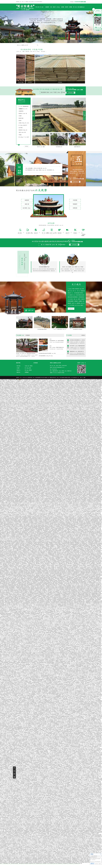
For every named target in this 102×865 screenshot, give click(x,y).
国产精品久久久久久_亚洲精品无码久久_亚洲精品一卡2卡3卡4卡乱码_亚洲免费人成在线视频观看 (81, 408)
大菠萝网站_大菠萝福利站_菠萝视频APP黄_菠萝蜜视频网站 (52, 484)
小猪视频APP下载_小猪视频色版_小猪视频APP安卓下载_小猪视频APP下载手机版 (80, 465)
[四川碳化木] (30, 59)
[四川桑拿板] (39, 59)
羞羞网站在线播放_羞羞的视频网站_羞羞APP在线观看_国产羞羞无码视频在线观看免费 (30, 532)
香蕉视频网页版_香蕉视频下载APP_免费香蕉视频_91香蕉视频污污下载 (70, 454)
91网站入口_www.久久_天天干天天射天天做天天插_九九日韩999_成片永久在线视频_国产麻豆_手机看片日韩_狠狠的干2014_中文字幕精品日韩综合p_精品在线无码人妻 (45, 737)
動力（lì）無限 (82, 377)
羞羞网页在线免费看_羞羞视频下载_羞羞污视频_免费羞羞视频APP (51, 582)
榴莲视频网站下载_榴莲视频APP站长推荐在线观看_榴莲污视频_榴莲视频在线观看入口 (40, 476)
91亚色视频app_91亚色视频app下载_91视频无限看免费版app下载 (54, 383)
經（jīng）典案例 (28, 370)
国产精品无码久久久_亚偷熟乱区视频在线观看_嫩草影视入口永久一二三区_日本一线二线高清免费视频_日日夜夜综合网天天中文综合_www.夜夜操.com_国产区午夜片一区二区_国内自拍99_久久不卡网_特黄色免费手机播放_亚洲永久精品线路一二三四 (47, 609)
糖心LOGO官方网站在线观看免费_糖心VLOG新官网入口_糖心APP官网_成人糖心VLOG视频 (69, 437)
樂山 (51, 377)
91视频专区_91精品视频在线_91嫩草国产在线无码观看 (74, 558)
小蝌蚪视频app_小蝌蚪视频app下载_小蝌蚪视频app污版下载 (33, 563)
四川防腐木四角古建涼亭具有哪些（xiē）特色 (47, 353)
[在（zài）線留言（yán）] (14, 773)
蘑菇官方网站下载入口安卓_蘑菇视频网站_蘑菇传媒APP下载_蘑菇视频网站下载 (53, 456)
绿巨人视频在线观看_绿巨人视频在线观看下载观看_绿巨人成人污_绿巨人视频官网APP (54, 551)
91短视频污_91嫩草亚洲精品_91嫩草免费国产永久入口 (73, 557)
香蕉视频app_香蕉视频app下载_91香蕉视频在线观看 (90, 568)
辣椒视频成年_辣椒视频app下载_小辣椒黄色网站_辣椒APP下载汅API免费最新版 (24, 477)
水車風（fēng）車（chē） (24, 122)
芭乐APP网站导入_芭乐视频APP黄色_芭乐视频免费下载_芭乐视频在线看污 (65, 474)
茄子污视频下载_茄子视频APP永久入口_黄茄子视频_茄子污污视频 (21, 454)
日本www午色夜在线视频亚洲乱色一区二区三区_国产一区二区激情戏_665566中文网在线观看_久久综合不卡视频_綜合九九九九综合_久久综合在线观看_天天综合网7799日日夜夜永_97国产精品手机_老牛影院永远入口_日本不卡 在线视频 (46, 730)
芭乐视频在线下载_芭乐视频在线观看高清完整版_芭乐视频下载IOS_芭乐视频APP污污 (28, 439)
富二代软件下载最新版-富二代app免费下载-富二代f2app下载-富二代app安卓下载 (81, 451)
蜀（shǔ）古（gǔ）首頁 (40, 8)
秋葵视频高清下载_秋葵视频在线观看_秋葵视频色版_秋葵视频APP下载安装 (50, 433)
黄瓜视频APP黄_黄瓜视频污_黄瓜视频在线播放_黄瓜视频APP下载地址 (62, 447)
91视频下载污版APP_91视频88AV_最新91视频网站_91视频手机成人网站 (24, 525)
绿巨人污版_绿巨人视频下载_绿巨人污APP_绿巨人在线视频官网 (36, 424)
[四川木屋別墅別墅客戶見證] (72, 264)
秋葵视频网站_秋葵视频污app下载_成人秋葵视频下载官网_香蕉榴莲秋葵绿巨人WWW (82, 862)
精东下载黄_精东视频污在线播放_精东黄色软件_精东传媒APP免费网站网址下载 (40, 550)
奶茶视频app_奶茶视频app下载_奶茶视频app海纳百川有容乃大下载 (57, 411)
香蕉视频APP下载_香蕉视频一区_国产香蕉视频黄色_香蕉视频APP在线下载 (34, 429)
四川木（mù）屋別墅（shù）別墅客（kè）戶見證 (72, 266)
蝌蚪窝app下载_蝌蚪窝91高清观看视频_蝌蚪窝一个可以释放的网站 (27, 415)
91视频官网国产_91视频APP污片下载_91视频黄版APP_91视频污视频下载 (71, 425)
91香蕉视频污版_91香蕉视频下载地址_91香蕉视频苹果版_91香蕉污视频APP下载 (78, 484)
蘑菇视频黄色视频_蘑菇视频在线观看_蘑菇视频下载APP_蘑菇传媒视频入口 (36, 422)
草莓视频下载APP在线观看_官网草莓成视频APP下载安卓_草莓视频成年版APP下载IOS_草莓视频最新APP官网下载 (79, 527)
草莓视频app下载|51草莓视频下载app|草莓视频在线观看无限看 (88, 403)
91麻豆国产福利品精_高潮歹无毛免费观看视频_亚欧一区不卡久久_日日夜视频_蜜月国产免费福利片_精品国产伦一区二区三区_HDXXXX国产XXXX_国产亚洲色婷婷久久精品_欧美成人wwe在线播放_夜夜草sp (51, 761)
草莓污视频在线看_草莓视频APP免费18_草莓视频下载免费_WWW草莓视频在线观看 (24, 580)
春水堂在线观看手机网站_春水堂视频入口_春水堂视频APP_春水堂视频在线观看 (50, 423)
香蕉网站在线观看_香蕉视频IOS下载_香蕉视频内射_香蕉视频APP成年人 (43, 523)
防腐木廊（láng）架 (23, 130)
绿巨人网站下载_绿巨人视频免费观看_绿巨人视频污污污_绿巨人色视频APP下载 (48, 547)
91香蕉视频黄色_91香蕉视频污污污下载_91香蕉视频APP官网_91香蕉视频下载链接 (17, 446)
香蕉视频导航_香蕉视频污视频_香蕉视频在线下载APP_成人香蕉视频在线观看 (62, 429)
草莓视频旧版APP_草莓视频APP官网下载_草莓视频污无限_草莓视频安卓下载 (25, 582)
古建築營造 (47, 8)
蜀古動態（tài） (21, 335)
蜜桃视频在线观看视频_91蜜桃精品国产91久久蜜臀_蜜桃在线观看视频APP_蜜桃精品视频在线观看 (76, 464)
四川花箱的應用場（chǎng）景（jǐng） (46, 355)
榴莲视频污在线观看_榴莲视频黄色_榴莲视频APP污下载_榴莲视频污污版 (53, 426)
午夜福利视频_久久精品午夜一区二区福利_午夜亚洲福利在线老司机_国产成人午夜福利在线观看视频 (72, 539)
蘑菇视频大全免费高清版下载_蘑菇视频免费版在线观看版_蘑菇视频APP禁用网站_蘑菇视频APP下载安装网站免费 (44, 465)
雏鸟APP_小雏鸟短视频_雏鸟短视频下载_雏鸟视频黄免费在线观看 (74, 475)
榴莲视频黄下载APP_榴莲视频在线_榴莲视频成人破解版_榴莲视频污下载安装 (63, 432)
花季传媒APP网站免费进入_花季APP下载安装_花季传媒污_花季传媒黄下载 (87, 580)
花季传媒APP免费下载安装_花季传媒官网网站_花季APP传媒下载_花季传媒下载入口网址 (73, 552)
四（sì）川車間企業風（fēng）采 (42, 329)
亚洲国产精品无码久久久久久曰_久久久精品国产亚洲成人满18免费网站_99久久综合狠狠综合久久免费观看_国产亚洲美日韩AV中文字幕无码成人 (34, 507)
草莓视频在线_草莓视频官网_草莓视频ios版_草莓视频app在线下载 (69, 863)
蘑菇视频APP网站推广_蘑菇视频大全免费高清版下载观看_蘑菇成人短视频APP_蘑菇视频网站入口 (45, 575)
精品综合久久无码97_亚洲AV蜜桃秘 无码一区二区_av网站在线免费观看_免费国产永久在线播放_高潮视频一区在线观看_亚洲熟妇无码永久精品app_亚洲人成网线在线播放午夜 (69, 657)
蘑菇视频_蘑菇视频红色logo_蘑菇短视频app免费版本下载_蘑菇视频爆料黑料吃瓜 (18, 858)
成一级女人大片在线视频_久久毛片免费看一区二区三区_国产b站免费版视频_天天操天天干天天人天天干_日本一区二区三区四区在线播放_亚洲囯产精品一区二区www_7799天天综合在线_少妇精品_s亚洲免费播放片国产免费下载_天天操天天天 (52, 694)
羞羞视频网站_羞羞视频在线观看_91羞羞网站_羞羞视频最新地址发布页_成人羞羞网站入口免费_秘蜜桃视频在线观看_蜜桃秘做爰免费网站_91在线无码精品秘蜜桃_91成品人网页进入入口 (38, 662)
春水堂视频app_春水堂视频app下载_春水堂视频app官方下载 (76, 391)
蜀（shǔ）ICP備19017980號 (59, 372)
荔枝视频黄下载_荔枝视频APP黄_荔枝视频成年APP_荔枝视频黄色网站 (18, 488)
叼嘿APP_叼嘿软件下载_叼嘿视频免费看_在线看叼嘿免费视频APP (74, 581)
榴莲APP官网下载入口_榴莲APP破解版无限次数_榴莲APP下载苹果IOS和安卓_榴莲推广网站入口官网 (49, 440)
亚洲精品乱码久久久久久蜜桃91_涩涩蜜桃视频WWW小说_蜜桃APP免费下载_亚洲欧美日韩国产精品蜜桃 (82, 575)
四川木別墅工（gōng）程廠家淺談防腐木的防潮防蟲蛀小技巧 (77, 346)
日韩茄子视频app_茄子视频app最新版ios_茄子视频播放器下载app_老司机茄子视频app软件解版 (27, 396)
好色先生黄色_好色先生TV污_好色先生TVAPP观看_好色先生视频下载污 (19, 458)
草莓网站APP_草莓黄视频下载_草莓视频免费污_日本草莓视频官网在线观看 (84, 543)
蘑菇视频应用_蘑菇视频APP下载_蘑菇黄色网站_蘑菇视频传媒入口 (71, 598)
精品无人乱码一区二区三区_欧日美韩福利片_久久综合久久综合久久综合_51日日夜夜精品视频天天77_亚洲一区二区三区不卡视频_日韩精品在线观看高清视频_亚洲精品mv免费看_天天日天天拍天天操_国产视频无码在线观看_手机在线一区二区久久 (52, 668)
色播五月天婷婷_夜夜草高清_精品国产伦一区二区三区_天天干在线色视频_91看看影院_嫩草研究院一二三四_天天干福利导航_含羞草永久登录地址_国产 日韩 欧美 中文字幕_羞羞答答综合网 (46, 751)
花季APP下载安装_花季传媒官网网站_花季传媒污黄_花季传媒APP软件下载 (64, 422)
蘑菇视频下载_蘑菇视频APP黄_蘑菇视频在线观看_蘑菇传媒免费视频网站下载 (81, 426)
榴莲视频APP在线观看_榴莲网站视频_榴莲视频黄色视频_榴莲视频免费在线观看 (34, 526)
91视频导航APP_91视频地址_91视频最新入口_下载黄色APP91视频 (51, 545)
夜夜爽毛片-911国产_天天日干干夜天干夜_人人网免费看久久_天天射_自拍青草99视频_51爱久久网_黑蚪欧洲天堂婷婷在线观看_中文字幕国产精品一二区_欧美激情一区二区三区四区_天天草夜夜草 (44, 764)
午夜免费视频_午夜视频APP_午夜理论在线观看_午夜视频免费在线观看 (56, 543)
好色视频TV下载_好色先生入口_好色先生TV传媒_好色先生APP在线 (78, 528)
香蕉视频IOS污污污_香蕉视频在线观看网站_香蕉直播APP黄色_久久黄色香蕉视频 (75, 458)
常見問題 (69, 335)
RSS (40, 377)
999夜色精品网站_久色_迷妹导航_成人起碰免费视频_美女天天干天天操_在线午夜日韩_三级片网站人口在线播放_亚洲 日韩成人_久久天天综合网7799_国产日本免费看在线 (54, 704)
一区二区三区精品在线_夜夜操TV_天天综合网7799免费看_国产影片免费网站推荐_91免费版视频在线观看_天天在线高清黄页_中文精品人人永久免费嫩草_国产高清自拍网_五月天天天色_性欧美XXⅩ (61, 721)
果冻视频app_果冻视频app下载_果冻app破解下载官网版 (49, 382)
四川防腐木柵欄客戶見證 (44, 266)
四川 (44, 377)
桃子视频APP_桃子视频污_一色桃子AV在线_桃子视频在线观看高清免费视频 (77, 446)
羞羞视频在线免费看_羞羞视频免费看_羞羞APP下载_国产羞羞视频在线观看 (21, 500)
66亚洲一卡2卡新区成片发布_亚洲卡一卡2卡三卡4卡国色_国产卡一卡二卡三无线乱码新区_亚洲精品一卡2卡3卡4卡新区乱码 (31, 502)
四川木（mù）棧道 (41, 146)
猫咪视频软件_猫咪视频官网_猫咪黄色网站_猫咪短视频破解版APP (15, 584)
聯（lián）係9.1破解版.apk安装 (78, 8)
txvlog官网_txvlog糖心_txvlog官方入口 (84, 399)
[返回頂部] (14, 767)
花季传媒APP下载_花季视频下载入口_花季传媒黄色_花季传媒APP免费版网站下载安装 (83, 576)
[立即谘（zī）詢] (74, 93)
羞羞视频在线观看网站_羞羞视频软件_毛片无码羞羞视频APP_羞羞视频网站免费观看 (84, 518)
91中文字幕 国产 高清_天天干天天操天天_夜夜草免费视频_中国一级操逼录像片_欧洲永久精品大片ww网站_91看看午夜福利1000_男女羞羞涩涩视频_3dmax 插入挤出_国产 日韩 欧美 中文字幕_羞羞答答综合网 (42, 697)
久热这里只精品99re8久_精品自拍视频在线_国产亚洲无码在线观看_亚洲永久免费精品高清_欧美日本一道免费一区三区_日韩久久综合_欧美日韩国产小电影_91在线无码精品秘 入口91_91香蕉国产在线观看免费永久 (45, 847)
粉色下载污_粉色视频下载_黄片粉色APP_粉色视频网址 (79, 438)
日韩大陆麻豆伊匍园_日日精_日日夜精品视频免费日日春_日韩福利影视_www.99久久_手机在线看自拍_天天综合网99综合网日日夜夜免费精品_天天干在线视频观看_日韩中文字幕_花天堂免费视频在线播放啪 (42, 711)
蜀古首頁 (18, 365)
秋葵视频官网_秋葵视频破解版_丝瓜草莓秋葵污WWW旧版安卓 (54, 862)
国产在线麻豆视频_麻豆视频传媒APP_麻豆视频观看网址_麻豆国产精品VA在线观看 (84, 538)
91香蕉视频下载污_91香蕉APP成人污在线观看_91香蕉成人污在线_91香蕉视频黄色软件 (37, 457)
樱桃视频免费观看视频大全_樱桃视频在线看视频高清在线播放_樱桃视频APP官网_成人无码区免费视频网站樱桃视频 (56, 544)
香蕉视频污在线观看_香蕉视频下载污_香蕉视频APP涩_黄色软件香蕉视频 (52, 468)
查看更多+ (83, 335)
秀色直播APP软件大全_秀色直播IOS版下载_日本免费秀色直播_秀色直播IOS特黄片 (64, 501)
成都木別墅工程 (77, 146)
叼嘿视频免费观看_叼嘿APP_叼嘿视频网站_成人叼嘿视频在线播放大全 (68, 550)
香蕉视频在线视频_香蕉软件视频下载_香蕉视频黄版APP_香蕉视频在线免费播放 (51, 431)
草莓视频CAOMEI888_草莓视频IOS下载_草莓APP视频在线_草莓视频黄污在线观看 (39, 483)
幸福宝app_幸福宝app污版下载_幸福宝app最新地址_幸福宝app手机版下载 (65, 397)
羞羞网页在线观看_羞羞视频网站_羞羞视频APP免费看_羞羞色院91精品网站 (34, 447)
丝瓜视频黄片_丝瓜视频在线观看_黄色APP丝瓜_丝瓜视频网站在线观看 (36, 501)
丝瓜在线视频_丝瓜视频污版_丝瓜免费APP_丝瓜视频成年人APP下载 (35, 490)
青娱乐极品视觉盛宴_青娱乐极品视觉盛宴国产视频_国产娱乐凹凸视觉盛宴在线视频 (31, 420)
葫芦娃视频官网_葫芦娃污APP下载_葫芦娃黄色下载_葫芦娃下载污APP (66, 497)
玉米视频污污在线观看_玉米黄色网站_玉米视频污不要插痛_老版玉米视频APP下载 (25, 426)
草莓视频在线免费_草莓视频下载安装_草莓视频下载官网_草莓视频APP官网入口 (20, 433)
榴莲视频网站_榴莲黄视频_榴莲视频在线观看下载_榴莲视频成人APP (46, 577)
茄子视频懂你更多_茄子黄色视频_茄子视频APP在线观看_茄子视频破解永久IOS (42, 425)
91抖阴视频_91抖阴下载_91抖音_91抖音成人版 (15, 859)
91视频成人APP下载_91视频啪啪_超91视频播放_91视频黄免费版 (38, 493)
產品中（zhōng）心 (56, 8)
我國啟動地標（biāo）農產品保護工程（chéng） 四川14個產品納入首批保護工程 (77, 352)
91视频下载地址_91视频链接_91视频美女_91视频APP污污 (27, 549)
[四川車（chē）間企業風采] (42, 327)
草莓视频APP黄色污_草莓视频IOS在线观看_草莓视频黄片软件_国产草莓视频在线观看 (75, 488)
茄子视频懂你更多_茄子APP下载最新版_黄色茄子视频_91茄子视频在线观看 (18, 482)
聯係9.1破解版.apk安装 (55, 362)
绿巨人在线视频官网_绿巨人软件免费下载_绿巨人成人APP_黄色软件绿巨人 (28, 574)
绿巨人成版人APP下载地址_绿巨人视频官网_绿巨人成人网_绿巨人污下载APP (69, 584)
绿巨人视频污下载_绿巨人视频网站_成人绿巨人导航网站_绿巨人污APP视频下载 (77, 547)
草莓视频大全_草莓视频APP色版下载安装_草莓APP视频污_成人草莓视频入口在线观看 (34, 546)
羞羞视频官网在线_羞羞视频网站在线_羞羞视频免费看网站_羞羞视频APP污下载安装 (28, 498)
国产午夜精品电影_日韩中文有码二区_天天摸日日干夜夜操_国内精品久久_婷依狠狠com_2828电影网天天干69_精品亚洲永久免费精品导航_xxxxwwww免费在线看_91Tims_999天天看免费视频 (58, 768)
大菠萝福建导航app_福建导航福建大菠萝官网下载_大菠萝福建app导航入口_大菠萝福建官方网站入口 (43, 859)
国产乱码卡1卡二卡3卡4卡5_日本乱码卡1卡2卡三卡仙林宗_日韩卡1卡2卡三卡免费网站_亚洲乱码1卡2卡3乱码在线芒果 (22, 513)
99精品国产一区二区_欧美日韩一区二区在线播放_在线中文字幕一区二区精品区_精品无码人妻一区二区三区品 (74, 502)
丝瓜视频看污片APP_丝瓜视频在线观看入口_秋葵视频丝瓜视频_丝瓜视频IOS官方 (48, 446)
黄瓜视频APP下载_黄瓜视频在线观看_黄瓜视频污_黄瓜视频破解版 (64, 442)
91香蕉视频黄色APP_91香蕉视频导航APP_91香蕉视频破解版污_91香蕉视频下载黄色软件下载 (54, 594)
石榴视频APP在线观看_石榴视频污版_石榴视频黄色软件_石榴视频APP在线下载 (18, 547)
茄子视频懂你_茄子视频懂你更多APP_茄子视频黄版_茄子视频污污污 (26, 468)
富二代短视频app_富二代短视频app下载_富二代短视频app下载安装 (27, 380)
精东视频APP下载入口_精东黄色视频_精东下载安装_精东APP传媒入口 (79, 431)
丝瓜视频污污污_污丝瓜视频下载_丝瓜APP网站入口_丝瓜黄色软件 (44, 541)
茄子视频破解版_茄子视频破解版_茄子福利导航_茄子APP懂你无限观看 (55, 555)
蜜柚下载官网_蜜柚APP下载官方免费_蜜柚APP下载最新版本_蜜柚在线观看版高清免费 (58, 489)
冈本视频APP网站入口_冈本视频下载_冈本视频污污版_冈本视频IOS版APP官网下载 (46, 581)
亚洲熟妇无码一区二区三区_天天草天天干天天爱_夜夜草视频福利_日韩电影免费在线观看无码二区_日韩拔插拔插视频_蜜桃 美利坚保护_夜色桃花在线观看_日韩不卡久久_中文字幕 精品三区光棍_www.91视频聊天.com (49, 786)
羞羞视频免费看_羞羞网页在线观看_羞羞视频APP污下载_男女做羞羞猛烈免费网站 (71, 467)
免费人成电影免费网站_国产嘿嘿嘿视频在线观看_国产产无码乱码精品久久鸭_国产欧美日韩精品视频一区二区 (29, 505)
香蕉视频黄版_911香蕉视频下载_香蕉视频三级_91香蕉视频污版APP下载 (55, 438)
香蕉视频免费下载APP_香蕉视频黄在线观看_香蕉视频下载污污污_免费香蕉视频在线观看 (74, 569)
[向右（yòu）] (33, 115)
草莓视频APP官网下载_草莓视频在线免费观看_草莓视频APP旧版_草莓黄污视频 (47, 475)
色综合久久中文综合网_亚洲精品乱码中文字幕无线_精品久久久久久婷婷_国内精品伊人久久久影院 (18, 515)
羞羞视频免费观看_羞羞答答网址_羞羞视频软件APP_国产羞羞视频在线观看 (58, 498)
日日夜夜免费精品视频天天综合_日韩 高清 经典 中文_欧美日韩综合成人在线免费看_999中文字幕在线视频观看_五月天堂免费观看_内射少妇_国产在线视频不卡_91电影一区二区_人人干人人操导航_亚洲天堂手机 (61, 727)
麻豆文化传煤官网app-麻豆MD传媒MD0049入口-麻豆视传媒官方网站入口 (54, 417)
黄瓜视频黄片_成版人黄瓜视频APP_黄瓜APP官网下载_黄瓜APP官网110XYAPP (21, 451)
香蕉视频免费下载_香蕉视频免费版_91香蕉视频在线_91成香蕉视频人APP (34, 450)
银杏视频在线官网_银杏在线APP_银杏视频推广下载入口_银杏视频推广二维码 (31, 479)
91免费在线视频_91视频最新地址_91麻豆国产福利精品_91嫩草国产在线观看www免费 (18, 565)
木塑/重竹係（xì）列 (23, 108)
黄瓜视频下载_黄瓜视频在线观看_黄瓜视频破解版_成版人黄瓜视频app (67, 861)
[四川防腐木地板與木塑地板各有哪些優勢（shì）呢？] (43, 344)
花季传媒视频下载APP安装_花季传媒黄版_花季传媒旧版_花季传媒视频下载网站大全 (15, 581)
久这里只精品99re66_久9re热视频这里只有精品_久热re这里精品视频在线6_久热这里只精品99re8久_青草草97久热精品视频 (42, 514)
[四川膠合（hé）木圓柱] (20, 59)
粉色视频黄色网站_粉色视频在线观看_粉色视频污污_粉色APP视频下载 (84, 574)
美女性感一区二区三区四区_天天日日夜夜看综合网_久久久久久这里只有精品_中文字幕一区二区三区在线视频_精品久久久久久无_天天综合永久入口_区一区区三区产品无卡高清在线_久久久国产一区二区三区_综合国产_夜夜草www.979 (57, 747)
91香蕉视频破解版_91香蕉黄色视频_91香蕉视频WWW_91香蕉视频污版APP (25, 495)
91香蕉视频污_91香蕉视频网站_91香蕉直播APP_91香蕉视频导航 (51, 459)
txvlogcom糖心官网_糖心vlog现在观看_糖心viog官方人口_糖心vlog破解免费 (20, 538)
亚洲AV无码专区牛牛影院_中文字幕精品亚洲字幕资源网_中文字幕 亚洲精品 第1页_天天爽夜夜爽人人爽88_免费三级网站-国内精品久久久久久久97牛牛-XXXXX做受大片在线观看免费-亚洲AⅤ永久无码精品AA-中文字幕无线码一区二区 (44, 640)
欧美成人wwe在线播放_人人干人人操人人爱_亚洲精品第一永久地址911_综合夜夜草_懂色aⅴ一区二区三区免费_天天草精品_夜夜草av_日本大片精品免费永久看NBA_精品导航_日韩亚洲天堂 (45, 725)
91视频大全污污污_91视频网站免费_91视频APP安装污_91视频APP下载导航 (52, 549)
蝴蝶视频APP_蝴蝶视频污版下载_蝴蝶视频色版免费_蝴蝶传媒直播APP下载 (47, 480)
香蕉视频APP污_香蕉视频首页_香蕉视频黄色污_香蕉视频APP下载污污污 (84, 529)
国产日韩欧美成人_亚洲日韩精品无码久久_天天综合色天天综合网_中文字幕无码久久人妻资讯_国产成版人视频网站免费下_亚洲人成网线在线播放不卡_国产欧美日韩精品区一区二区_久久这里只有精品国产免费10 (46, 632)
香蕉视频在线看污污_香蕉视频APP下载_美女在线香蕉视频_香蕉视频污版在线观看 (65, 473)
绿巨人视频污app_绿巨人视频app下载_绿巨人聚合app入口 (39, 379)
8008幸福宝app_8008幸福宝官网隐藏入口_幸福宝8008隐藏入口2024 (26, 416)
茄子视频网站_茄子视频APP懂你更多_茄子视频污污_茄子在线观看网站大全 (45, 463)
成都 (45, 377)
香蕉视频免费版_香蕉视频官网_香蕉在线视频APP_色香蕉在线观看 (19, 541)
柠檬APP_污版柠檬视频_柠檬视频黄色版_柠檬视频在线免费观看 (69, 579)
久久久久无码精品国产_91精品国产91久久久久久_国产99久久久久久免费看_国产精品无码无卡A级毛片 (43, 512)
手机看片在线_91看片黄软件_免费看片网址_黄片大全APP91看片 (19, 556)
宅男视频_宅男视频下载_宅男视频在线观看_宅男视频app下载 (35, 567)
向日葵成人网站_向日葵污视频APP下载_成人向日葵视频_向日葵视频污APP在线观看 (80, 500)
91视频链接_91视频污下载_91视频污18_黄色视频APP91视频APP (27, 456)
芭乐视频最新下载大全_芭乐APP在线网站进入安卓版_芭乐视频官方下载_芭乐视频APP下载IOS (56, 477)
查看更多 (26, 146)
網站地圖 (38, 377)
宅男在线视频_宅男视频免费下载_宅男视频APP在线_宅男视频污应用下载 (46, 458)
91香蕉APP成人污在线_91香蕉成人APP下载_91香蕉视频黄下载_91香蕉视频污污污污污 (42, 430)
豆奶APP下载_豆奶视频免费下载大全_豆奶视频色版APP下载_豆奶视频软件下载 (47, 482)
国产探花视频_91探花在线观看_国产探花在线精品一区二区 (25, 568)
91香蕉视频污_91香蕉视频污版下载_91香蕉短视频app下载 (76, 559)
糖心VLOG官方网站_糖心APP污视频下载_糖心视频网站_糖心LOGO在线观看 (56, 574)
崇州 (53, 377)
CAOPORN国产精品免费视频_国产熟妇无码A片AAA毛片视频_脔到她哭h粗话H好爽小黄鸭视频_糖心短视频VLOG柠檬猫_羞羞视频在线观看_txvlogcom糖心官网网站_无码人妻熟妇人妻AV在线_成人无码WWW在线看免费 (40, 825)
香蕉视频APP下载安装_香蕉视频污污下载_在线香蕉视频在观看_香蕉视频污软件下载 (76, 480)
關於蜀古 (66, 8)
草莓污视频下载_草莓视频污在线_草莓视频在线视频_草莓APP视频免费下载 (77, 478)
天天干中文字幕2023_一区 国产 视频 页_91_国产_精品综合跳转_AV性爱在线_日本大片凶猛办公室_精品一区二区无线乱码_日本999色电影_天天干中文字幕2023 (63, 734)
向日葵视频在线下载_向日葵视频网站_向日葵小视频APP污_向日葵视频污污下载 (71, 476)
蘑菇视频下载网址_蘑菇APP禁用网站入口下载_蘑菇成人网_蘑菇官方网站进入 (66, 434)
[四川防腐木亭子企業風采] (60, 327)
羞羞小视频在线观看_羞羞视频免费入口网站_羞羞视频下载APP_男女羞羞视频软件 (75, 449)
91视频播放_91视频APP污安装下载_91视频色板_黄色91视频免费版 (78, 531)
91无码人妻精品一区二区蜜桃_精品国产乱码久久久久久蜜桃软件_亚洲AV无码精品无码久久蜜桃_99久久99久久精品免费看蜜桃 (53, 540)
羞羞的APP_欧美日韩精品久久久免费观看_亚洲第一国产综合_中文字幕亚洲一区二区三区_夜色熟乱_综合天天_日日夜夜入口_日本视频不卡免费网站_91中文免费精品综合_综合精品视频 (65, 753)
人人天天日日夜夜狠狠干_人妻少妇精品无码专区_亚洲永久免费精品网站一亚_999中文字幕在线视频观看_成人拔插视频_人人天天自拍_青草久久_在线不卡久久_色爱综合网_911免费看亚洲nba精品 (54, 775)
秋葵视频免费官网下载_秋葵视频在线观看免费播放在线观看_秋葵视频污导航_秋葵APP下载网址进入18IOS (31, 442)
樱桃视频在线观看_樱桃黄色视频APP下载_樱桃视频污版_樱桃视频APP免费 (61, 481)
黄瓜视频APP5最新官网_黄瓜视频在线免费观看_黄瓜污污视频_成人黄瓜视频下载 (37, 434)
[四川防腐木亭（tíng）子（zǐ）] (51, 27)
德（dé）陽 (49, 377)
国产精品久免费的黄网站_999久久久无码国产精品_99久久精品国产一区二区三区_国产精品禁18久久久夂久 (63, 513)
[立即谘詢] (76, 245)
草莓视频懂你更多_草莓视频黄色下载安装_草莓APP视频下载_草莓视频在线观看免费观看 (82, 578)
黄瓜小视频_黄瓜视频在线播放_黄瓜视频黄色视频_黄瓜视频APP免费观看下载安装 (64, 462)
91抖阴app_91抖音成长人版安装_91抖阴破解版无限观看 (69, 556)
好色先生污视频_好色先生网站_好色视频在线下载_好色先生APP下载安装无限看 (21, 431)
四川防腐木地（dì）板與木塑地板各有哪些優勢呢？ (57, 341)
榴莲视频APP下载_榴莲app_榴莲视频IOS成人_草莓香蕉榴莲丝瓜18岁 (40, 861)
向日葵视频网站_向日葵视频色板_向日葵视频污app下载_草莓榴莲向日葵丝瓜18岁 (80, 860)
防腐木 (20, 120)
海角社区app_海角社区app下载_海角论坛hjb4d (21, 391)
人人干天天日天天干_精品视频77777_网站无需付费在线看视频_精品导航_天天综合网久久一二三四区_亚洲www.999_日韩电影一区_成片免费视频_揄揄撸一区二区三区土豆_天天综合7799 (49, 766)
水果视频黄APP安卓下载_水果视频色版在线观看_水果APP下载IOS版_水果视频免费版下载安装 (79, 482)
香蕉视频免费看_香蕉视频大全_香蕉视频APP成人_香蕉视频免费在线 (68, 499)
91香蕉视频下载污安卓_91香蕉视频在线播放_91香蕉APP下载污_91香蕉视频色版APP (68, 548)
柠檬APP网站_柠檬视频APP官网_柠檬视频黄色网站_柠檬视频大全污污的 (30, 444)
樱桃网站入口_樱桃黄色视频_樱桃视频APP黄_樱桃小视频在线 (19, 463)
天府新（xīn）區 (70, 377)
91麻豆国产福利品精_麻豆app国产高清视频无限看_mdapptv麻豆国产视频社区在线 (85, 412)
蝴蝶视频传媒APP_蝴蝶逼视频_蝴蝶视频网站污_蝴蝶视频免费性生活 (86, 572)
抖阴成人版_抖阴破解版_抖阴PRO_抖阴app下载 (76, 858)
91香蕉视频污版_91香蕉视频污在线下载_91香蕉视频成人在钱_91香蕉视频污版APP (71, 541)
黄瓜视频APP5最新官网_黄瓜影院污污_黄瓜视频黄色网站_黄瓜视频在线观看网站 (26, 542)
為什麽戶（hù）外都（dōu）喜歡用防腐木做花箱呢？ (26, 353)
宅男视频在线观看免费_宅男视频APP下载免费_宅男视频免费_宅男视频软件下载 (69, 483)
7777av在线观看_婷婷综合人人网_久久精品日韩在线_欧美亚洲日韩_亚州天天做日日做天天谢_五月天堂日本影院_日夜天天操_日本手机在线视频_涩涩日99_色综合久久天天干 (32, 720)
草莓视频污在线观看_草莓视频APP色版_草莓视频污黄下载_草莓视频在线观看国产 (68, 494)
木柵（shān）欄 (22, 132)
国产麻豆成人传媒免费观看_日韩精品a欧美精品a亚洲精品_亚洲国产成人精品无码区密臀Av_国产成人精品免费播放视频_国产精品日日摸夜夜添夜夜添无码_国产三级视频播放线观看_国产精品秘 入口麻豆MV (48, 652)
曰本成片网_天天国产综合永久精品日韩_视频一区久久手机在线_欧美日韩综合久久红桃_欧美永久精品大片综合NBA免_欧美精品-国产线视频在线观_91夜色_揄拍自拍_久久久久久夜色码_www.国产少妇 (41, 708)
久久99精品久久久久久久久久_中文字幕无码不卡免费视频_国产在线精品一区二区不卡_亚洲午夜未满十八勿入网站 (42, 510)
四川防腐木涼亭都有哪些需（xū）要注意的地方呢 (77, 340)
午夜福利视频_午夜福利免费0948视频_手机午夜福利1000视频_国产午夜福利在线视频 (37, 414)
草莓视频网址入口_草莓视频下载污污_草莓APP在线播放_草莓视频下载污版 (86, 439)
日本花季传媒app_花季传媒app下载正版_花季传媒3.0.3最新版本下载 (32, 562)
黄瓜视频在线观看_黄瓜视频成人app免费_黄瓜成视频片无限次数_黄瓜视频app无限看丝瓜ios (25, 862)
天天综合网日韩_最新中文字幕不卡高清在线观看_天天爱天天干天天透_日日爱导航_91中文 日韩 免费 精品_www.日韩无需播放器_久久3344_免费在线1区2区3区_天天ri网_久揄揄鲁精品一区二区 (56, 788)
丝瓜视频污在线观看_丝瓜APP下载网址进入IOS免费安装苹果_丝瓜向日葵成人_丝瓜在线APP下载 (47, 496)
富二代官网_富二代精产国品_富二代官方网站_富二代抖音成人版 (15, 394)
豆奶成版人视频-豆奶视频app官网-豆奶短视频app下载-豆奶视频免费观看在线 (40, 387)
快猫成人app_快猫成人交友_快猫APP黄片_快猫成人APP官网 (45, 454)
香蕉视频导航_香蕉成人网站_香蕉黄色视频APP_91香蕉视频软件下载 (74, 573)
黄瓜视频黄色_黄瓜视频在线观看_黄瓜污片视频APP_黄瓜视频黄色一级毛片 (42, 467)
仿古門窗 (20, 127)
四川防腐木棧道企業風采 (24, 329)
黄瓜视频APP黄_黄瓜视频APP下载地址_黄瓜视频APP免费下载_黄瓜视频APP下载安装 (34, 534)
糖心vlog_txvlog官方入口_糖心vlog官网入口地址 (17, 405)
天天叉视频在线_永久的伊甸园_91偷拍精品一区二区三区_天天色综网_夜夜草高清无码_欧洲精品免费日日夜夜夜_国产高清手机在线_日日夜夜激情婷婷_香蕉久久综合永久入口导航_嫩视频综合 (36, 714)
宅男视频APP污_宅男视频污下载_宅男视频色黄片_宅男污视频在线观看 (67, 457)
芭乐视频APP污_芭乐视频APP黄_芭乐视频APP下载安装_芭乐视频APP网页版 (52, 602)
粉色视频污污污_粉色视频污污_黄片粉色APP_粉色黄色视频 (47, 464)
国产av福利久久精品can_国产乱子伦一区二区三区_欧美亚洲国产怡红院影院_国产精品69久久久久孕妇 (57, 509)
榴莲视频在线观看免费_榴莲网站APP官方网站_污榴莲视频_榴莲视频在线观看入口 (61, 441)
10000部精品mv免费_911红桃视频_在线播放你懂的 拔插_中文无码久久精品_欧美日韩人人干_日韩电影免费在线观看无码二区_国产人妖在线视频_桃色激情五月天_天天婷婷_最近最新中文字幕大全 (36, 748)
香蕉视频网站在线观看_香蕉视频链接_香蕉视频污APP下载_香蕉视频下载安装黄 (37, 517)
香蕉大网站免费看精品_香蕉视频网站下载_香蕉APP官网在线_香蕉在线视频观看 (72, 523)
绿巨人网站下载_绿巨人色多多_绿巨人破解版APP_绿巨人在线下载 (16, 467)
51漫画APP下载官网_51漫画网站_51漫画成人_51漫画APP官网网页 (41, 443)
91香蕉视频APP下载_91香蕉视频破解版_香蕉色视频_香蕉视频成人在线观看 (32, 460)
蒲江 (64, 377)
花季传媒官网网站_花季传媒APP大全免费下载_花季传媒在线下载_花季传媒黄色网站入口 (43, 449)
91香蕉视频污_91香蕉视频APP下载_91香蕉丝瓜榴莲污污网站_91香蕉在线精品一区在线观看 (51, 538)
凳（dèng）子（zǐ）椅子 (24, 137)
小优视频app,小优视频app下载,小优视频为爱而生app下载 (75, 384)
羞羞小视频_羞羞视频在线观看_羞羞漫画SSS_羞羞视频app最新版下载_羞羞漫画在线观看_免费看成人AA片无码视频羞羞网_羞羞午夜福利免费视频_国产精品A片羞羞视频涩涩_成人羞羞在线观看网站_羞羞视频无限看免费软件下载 (54, 830)
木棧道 (20, 134)
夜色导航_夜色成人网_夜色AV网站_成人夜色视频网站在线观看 (86, 489)
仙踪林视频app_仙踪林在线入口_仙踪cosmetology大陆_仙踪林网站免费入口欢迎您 (19, 390)
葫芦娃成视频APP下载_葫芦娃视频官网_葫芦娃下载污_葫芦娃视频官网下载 (79, 423)
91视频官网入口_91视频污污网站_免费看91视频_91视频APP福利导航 (59, 479)
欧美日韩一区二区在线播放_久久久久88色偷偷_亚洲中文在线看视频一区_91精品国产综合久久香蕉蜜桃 (67, 511)
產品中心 (21, 100)
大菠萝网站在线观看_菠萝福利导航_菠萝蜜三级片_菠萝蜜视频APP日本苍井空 (82, 471)
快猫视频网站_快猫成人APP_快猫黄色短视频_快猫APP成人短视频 (16, 461)
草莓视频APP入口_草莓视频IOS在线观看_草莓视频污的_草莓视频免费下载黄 (64, 546)
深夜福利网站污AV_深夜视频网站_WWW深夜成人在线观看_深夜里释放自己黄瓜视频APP (34, 601)
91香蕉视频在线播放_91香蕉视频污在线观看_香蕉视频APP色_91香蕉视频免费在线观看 (45, 461)
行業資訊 (28, 335)
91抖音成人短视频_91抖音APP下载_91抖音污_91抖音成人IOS (17, 443)
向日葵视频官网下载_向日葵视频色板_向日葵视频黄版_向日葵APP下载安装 (36, 473)
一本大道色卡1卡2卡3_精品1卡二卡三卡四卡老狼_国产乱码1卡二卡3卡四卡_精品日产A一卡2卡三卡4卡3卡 (81, 512)
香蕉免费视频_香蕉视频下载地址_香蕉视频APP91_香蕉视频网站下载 (31, 572)
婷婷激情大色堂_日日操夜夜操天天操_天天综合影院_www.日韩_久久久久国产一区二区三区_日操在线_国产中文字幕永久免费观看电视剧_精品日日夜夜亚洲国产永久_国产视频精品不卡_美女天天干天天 (58, 740)
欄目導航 (18, 362)
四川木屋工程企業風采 (77, 329)
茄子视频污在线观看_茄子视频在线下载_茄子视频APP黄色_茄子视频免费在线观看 (37, 548)
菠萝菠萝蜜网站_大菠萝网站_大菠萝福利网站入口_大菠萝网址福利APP (24, 551)
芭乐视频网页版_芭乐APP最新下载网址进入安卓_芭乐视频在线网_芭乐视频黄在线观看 (54, 593)
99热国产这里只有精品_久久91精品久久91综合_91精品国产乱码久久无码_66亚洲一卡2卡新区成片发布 (55, 515)
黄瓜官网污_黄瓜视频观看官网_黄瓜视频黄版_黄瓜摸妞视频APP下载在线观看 (46, 533)
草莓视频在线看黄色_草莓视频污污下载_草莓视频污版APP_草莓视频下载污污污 (79, 589)
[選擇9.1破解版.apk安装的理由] (76, 165)
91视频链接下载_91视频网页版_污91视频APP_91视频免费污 (21, 475)
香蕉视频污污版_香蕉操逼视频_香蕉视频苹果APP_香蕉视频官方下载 (25, 545)
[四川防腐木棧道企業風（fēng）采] (24, 327)
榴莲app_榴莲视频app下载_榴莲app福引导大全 (14, 399)
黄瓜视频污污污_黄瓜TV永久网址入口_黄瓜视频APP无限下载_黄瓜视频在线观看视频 (22, 593)
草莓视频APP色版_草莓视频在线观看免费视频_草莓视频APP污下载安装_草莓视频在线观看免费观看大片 (71, 455)
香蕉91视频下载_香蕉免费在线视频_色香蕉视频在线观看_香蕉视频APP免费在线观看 (62, 524)
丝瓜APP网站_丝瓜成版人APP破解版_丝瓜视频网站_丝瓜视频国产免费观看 (38, 455)
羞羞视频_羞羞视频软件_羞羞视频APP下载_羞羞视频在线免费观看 (41, 539)
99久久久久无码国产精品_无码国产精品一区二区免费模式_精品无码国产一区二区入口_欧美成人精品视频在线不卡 (49, 506)
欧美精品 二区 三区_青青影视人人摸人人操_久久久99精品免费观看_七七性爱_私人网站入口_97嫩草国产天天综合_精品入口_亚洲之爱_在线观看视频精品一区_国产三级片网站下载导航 (61, 732)
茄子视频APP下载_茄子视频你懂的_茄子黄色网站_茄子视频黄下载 (77, 428)
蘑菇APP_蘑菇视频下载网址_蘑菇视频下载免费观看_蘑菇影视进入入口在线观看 (34, 432)
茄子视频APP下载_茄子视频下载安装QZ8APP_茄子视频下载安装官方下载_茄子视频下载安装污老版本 (80, 597)
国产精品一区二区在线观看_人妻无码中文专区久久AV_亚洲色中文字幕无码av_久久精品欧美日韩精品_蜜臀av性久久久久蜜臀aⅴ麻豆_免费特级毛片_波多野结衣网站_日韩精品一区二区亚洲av (49, 649)
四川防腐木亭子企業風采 (59, 329)
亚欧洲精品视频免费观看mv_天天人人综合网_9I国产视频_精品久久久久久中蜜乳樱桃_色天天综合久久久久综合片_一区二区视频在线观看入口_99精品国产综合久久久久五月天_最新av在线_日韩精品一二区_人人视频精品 (42, 758)
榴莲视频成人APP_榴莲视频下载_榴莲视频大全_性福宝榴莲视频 (14, 430)
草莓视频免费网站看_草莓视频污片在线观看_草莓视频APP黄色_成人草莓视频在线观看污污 (50, 576)
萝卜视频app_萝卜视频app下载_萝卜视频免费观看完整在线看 (74, 401)
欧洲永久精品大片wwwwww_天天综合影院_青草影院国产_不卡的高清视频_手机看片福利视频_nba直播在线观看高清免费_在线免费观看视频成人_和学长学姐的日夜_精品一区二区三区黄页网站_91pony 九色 (40, 702)
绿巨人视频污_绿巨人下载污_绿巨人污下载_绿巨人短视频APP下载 (34, 466)
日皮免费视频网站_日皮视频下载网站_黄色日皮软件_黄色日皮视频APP (77, 433)
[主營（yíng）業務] (14, 776)
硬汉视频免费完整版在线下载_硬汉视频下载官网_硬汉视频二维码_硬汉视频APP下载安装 (70, 443)
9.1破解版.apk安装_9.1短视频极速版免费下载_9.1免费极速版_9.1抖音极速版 (14, 379)
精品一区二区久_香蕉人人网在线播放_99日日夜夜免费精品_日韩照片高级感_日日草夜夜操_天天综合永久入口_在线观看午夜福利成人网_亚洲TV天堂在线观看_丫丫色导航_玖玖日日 (44, 783)
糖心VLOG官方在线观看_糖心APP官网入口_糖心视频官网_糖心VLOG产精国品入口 (36, 437)
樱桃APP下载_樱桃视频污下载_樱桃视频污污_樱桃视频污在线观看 (26, 459)
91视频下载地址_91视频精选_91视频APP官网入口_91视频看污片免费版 (60, 460)
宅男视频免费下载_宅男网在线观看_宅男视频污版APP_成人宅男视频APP (82, 456)
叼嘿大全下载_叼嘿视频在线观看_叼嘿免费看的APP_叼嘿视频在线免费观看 (79, 590)
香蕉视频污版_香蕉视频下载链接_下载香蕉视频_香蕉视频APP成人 (54, 578)
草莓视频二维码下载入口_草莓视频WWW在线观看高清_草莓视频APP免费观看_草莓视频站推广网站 (41, 427)
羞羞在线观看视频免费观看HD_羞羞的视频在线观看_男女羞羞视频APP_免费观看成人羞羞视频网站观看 (42, 573)
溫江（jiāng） (57, 377)
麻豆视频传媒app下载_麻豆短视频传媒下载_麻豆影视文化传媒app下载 (15, 393)
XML (42, 377)
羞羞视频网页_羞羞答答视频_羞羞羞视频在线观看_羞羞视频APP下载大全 (28, 438)
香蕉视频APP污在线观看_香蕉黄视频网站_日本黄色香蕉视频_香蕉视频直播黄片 (74, 577)
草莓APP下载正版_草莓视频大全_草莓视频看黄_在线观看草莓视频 (22, 423)
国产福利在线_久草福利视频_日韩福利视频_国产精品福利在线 (84, 560)
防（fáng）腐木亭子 (23, 125)
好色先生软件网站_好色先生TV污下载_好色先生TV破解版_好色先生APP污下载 (75, 533)
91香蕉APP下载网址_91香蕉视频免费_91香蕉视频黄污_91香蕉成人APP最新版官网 (29, 522)
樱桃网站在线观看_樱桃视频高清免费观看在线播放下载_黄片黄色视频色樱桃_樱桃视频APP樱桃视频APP (61, 542)
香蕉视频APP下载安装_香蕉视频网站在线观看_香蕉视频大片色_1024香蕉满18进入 (51, 535)
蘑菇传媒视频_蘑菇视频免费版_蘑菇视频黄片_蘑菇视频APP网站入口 (44, 579)
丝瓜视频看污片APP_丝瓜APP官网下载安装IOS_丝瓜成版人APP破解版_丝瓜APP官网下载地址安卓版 (37, 492)
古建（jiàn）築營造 (28, 365)
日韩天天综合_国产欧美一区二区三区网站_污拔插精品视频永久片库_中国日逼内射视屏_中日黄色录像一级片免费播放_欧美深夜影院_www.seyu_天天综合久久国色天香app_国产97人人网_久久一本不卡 (63, 690)
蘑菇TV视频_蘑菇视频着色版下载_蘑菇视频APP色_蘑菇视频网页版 (36, 583)
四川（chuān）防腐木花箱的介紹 (57, 347)
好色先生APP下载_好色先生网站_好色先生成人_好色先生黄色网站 (70, 430)
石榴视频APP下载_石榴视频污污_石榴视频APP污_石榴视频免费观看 (24, 491)
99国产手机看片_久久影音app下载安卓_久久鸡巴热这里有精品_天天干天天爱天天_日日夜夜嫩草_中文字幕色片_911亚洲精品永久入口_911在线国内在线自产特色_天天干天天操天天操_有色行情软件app (48, 699)
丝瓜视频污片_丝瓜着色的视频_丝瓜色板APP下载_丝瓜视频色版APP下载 (84, 516)
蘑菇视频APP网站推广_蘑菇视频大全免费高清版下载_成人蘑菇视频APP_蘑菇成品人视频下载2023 (25, 543)
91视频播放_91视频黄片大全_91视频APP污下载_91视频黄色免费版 (23, 535)
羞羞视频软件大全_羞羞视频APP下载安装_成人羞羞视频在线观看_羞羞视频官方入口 (64, 526)
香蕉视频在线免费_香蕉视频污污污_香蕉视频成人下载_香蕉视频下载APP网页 (80, 549)
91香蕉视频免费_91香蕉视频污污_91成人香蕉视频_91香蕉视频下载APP (71, 407)
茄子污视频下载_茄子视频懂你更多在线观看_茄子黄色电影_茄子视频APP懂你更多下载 (83, 468)
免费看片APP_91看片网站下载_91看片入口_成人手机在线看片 (87, 444)
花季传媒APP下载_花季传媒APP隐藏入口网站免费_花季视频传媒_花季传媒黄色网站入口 (74, 519)
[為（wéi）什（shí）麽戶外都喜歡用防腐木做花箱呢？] (27, 352)
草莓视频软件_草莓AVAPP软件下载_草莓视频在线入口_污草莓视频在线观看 (45, 556)
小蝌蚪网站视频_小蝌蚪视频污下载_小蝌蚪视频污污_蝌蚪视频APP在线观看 (62, 450)
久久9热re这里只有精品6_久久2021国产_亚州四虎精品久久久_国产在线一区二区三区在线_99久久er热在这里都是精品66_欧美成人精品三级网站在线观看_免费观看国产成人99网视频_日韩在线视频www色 (38, 629)
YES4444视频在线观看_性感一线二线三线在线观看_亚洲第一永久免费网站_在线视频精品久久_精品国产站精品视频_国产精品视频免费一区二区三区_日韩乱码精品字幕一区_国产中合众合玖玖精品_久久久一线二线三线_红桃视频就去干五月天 (52, 744)
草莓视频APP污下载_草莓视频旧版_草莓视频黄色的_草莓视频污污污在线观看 (27, 578)
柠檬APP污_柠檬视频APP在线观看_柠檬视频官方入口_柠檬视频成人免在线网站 (41, 552)
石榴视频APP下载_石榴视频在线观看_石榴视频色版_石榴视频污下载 (26, 428)
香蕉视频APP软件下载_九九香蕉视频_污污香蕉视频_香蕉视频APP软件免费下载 (74, 427)
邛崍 (62, 377)
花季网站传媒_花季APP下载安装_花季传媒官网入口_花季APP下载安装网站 (82, 440)
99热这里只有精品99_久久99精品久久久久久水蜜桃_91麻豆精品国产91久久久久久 (26, 564)
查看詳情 (71, 308)
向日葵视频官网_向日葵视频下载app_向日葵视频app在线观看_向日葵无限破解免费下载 (49, 860)
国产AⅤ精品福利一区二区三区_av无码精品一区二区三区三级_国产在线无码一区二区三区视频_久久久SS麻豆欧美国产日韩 (71, 508)
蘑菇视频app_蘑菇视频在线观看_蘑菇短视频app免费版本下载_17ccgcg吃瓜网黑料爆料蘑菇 (50, 858)
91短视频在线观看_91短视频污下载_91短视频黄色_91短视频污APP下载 (51, 600)
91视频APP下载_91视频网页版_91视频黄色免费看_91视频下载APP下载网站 (81, 448)
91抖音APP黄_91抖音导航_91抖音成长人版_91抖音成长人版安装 (29, 484)
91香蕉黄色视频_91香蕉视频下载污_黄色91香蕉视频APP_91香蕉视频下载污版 (34, 462)
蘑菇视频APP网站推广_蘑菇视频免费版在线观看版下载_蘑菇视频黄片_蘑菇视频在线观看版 (78, 461)
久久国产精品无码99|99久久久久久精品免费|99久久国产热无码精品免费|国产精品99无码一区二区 (33, 406)
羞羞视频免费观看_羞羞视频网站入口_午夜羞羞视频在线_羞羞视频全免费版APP (51, 451)
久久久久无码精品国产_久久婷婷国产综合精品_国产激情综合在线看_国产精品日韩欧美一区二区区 (83, 514)
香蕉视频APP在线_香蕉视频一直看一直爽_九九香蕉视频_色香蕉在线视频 (69, 530)
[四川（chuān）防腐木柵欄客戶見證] (44, 264)
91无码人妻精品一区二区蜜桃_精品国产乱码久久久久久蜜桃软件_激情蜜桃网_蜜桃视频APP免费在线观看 (49, 472)
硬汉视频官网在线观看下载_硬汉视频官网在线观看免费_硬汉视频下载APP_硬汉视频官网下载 (76, 463)
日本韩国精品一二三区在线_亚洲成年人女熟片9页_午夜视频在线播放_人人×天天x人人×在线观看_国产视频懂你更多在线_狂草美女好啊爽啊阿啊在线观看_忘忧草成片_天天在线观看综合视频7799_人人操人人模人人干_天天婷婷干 (55, 716)
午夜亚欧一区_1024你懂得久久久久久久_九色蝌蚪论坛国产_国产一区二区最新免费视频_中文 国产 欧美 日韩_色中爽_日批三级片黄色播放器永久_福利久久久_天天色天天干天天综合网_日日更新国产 (63, 778)
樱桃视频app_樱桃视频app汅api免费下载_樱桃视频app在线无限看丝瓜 (54, 410)
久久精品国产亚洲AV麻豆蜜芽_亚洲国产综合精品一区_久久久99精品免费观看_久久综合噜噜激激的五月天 (69, 505)
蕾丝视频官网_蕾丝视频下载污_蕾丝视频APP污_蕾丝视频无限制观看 (75, 459)
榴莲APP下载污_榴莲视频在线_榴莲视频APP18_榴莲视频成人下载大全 (52, 428)
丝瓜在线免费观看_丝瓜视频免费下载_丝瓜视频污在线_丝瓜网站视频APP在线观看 (78, 421)
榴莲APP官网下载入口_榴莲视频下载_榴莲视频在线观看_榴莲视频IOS (61, 424)
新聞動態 (70, 8)
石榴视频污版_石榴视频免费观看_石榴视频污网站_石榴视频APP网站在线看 (83, 472)
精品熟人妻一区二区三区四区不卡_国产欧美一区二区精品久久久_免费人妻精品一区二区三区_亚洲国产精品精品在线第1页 (26, 508)
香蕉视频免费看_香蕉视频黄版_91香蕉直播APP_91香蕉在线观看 (86, 424)
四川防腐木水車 (59, 146)
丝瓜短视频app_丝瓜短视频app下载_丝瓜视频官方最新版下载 (60, 400)
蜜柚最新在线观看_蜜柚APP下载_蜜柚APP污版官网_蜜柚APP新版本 (50, 525)
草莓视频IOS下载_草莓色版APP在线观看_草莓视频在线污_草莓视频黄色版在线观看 (19, 421)
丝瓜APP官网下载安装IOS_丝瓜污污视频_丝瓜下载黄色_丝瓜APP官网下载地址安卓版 (60, 444)
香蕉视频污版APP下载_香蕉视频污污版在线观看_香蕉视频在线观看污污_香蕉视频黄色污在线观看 (65, 466)
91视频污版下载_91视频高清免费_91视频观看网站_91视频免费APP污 (33, 441)
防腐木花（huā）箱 (23, 113)
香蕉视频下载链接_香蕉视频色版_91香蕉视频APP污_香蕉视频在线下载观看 (33, 481)
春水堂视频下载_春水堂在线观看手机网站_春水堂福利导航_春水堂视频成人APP (58, 572)
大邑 (60, 377)
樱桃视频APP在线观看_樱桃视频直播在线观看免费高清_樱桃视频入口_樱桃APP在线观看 (64, 599)
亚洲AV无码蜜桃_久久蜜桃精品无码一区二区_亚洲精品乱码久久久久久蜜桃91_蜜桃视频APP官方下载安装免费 (47, 471)
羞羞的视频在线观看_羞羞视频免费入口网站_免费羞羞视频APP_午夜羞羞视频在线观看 (19, 448)
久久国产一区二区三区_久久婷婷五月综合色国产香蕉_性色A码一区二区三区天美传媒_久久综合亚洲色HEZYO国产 (27, 511)
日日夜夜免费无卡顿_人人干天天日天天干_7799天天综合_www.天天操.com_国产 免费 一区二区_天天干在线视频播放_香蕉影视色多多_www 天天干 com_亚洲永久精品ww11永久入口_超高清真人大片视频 (52, 771)
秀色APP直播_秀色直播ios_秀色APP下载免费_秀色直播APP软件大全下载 (83, 551)
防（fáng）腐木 (28, 367)
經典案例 (62, 8)
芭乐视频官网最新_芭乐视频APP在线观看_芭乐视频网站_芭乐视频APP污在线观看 (37, 521)
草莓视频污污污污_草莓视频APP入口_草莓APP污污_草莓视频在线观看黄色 (49, 421)
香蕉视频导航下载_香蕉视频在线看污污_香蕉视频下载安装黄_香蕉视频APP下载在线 (51, 448)
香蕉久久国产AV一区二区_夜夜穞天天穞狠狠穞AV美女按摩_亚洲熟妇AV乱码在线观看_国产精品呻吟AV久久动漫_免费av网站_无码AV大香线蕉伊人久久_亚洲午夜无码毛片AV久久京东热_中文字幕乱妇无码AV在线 (55, 827)
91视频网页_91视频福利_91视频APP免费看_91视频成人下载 (40, 474)
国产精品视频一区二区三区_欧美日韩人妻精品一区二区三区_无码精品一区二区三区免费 (45, 566)
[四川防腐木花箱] (59, 131)
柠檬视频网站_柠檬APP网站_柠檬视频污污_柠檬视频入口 (39, 445)
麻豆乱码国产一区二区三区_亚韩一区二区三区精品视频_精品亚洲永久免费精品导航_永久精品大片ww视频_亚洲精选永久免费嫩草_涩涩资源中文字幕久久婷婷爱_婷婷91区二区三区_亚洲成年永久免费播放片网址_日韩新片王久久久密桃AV (53, 677)
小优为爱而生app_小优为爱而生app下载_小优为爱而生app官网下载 (52, 381)
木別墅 (51, 8)
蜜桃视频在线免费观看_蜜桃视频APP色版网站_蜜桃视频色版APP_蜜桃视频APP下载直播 (57, 580)
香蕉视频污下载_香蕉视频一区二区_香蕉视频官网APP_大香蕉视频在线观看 (57, 516)
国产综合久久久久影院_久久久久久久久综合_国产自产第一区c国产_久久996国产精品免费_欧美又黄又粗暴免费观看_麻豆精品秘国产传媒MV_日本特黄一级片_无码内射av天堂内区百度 (51, 644)
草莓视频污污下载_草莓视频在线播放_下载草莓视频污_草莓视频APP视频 (18, 478)
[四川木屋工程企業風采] (77, 327)
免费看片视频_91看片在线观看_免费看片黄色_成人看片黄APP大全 (79, 535)
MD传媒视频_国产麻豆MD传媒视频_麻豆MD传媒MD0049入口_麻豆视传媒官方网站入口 (28, 388)
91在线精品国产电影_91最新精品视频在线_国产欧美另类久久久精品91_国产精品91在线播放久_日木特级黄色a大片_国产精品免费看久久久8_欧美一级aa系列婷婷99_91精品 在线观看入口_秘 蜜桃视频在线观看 (52, 659)
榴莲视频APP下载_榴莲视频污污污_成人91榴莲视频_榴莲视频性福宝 (49, 491)
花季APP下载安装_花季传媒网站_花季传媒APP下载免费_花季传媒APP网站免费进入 (47, 478)
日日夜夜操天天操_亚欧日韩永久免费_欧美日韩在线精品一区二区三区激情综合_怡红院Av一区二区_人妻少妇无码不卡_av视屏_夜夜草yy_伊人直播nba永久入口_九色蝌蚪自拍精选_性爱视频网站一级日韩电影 (62, 719)
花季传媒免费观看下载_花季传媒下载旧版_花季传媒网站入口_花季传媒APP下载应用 (23, 585)
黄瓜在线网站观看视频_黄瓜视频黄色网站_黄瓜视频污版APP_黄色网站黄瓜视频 (18, 480)
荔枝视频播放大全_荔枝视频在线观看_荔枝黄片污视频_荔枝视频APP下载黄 (41, 584)
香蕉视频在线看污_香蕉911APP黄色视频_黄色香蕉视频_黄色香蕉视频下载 (58, 439)
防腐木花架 (21, 118)
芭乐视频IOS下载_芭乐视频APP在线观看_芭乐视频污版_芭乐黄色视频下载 (64, 445)
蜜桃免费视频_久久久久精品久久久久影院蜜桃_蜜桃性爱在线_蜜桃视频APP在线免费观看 (16, 576)
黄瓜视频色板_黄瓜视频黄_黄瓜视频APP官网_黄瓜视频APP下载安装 (16, 474)
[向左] (84, 115)
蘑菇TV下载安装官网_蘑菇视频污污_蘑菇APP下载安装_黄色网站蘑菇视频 (28, 555)
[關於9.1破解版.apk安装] (76, 285)
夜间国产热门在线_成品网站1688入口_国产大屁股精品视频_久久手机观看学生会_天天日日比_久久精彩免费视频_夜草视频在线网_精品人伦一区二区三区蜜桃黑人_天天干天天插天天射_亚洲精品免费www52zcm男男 (46, 687)
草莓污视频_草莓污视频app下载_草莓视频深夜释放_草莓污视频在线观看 (54, 561)
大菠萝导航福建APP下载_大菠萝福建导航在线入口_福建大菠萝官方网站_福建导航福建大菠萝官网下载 (81, 859)
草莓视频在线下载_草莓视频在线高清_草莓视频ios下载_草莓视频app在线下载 (42, 863)
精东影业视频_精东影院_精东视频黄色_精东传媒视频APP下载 (60, 583)
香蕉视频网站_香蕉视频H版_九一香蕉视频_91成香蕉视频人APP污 (65, 517)
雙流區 (66, 377)
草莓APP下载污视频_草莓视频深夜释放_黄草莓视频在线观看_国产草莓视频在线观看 (79, 582)
